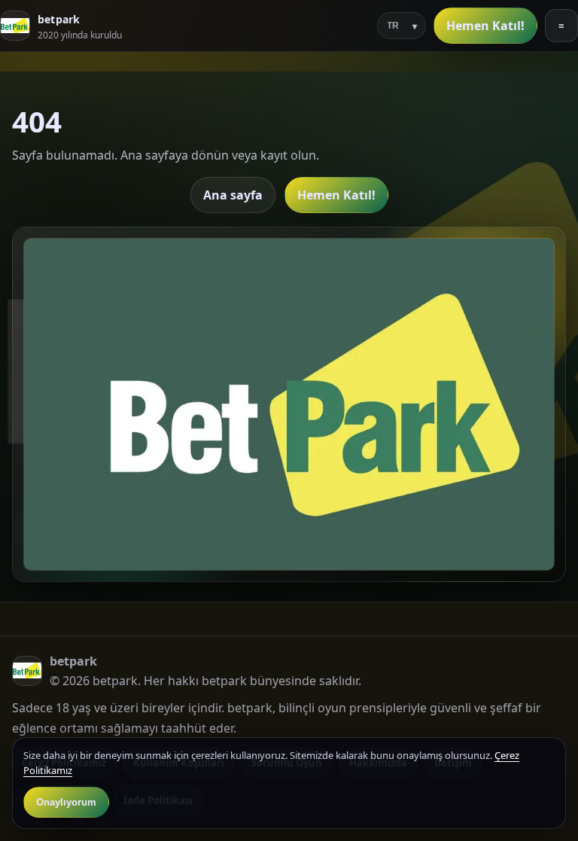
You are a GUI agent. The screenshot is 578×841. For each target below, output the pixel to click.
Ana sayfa (233, 195)
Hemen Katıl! (485, 25)
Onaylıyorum (66, 802)
